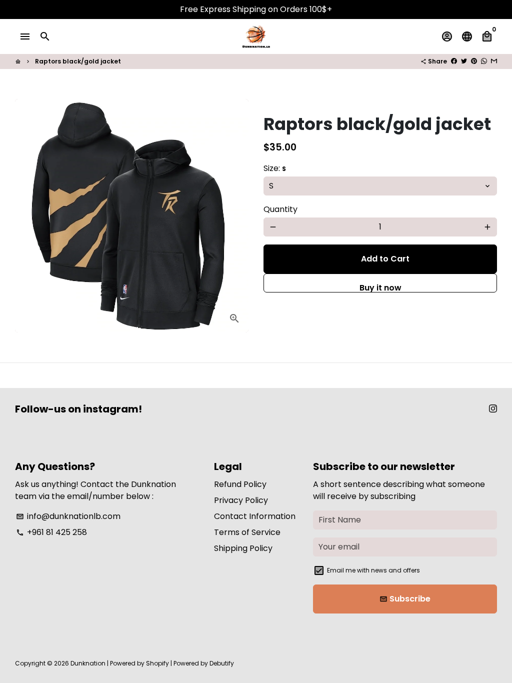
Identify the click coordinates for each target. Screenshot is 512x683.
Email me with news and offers (373, 570)
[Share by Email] (494, 61)
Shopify (157, 663)
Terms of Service (247, 532)
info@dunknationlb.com (68, 516)
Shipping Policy (243, 548)
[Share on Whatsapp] (484, 61)
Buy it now (381, 287)
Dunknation (88, 663)
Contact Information (255, 516)
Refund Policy (240, 484)
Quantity (281, 209)
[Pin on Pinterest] (474, 61)
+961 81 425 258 (51, 532)
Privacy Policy (241, 500)
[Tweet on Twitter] (464, 61)
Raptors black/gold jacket (78, 61)
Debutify (222, 663)
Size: (275, 168)
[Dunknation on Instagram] (493, 408)
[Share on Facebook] (454, 61)
